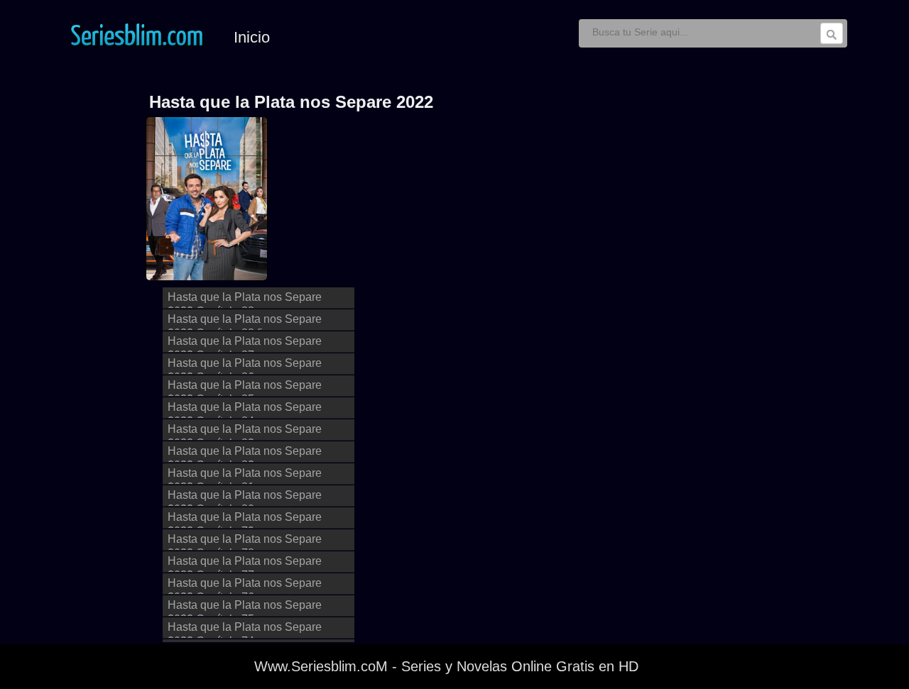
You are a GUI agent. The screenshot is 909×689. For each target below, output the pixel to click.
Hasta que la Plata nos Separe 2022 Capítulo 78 (245, 542)
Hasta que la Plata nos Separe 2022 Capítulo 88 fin (245, 322)
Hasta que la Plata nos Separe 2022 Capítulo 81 (245, 476)
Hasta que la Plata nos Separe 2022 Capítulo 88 (245, 300)
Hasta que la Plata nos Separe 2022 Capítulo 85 (245, 388)
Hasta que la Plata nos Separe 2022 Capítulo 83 (245, 432)
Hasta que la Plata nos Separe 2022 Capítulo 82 (245, 454)
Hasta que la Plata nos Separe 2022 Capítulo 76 (245, 586)
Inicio (252, 37)
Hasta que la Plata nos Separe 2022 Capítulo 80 (245, 498)
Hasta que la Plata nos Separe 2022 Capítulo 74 (245, 630)
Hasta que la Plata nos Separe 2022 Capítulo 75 (245, 608)
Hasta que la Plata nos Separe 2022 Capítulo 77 (245, 564)
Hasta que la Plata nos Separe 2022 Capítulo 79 (245, 520)
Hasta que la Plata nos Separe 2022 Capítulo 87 (245, 344)
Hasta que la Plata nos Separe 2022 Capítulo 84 (245, 410)
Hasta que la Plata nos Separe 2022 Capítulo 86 (245, 366)
